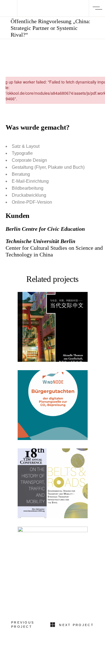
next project (76, 625)
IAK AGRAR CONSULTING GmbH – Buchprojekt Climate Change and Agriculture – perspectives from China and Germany (52, 581)
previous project (22, 624)
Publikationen (52, 311)
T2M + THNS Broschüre (52, 486)
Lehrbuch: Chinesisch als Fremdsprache (52, 329)
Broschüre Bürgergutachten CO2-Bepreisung (52, 408)
